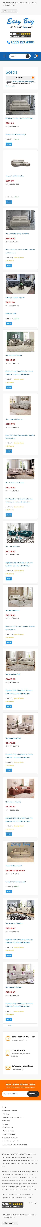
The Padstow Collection (14, 419)
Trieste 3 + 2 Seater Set (14, 866)
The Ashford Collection (14, 355)
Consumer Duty (8, 1131)
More (9, 144)
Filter (24, 77)
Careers (6, 1124)
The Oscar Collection (13, 674)
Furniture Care (8, 1127)
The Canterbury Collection (15, 483)
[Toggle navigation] (4, 56)
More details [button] (10, 86)
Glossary (6, 1121)
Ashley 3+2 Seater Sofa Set (15, 297)
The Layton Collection (13, 802)
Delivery (6, 1114)
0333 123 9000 (22, 42)
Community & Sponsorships (13, 1117)
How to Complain (9, 1134)
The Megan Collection (13, 738)
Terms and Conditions (11, 1141)
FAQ (4, 1107)
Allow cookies (9, 11)
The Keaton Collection (13, 987)
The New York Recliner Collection (17, 234)
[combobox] (20, 56)
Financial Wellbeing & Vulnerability (15, 1144)
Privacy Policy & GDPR (10, 1138)
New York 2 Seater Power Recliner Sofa (19, 118)
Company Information (11, 1110)
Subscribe (33, 1094)
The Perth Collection (13, 547)
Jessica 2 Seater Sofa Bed (15, 176)
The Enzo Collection (12, 610)
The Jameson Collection (14, 923)
